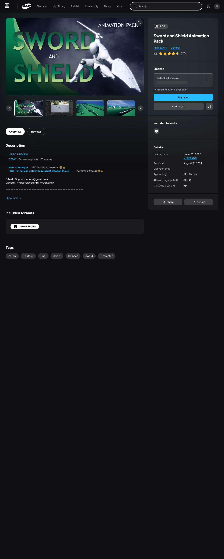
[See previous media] (9, 108)
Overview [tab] (15, 131)
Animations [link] (160, 47)
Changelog (190, 157)
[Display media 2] (90, 108)
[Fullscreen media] (139, 22)
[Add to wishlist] (209, 106)
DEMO (12, 159)
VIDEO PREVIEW (18, 154)
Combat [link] (175, 47)
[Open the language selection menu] (208, 6)
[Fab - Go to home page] (26, 6)
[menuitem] (42, 6)
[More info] (191, 180)
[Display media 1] (60, 108)
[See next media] (140, 108)
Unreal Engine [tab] (27, 226)
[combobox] (168, 6)
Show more (12, 197)
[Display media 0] (29, 108)
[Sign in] (217, 6)
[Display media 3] (121, 108)
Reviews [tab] (36, 131)
